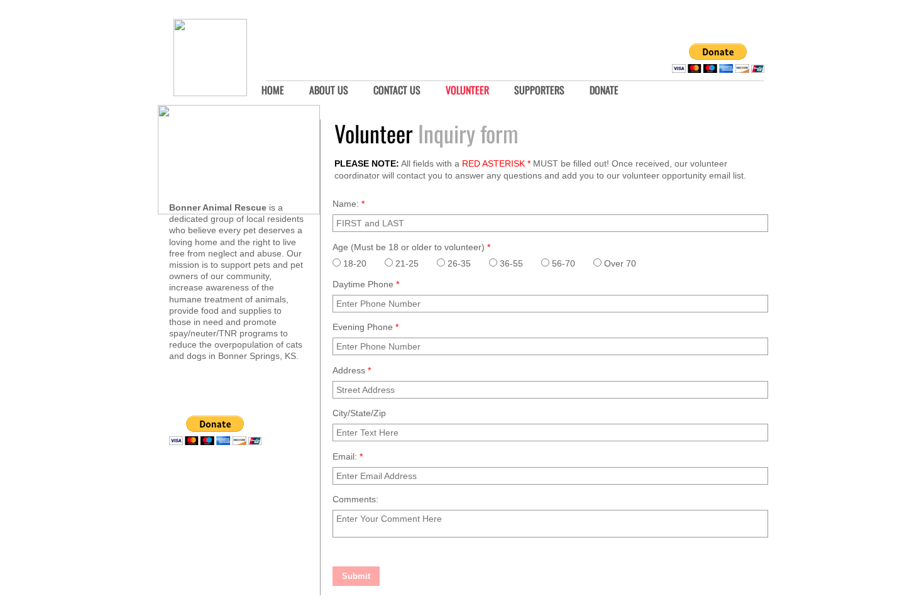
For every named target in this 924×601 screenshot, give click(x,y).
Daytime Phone (366, 284)
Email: (348, 456)
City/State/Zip (359, 413)
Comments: (355, 499)
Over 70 (619, 263)
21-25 (406, 263)
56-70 (562, 263)
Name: (349, 204)
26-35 (458, 263)
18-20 (353, 263)
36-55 (510, 263)
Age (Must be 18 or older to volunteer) (411, 247)
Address (352, 370)
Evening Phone (366, 327)
